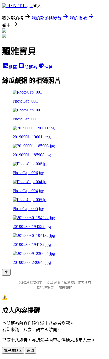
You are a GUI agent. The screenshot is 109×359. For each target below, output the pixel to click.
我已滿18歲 (13, 351)
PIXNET (36, 282)
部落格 (31, 67)
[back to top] (6, 272)
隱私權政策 (45, 288)
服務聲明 (65, 288)
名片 (48, 67)
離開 (30, 351)
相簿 (13, 67)
